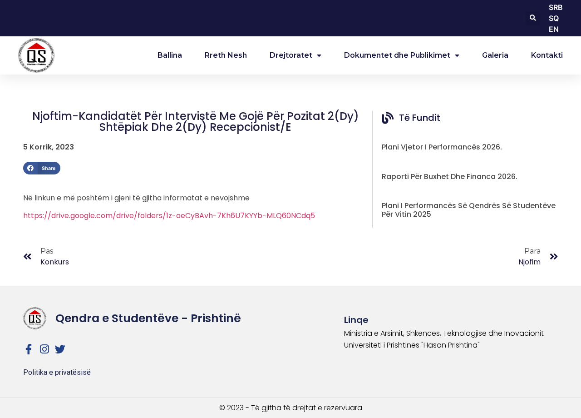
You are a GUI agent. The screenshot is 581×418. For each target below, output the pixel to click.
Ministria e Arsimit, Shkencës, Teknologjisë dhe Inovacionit (444, 333)
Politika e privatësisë (57, 372)
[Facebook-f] (28, 349)
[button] (533, 18)
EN (554, 29)
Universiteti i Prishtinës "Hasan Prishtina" (412, 345)
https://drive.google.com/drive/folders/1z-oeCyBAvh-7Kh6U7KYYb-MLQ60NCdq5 (169, 215)
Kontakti (547, 55)
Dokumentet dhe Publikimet (397, 55)
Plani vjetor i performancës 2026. (442, 147)
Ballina (170, 55)
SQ (554, 18)
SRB (556, 7)
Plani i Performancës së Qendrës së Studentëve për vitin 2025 (469, 209)
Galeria (495, 55)
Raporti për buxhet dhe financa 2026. (449, 176)
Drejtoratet (291, 55)
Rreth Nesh (226, 55)
